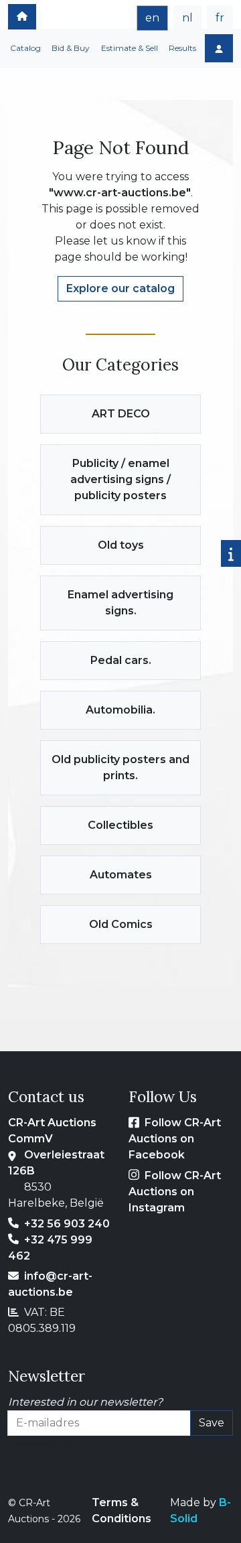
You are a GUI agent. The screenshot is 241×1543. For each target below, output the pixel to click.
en (152, 17)
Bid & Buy (71, 48)
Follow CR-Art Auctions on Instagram (175, 1191)
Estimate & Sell (129, 48)
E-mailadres (39, 1443)
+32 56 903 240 (67, 1223)
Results (182, 48)
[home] (22, 16)
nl (187, 17)
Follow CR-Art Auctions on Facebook (175, 1138)
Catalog (25, 48)
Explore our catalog (120, 288)
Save (211, 1422)
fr (220, 17)
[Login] (219, 48)
